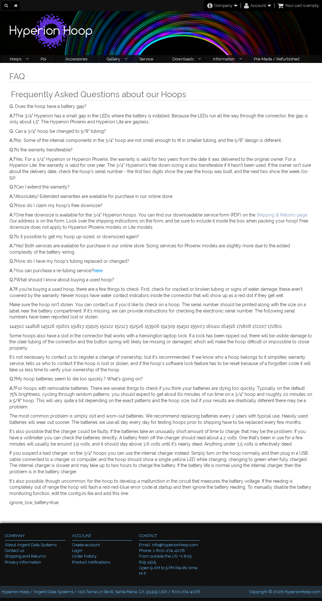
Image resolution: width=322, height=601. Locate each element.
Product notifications (91, 562)
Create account (86, 544)
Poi (43, 59)
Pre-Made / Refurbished (276, 59)
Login (77, 550)
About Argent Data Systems (31, 544)
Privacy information (23, 562)
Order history (84, 556)
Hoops (15, 59)
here (98, 270)
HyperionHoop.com (302, 591)
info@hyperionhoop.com (175, 544)
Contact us (14, 550)
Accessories (76, 59)
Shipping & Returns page (282, 214)
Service (146, 59)
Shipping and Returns (25, 556)
